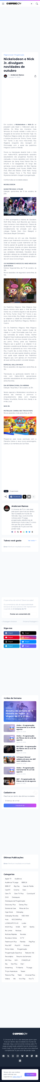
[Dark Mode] (32, 3)
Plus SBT (8, 945)
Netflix (32, 927)
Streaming (9, 968)
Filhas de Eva (24, 908)
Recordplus (9, 956)
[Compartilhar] (34, 76)
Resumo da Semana (23, 956)
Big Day (17, 886)
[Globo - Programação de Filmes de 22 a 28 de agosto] (9, 739)
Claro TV (8, 894)
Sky (6, 964)
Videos (7, 979)
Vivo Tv (31, 979)
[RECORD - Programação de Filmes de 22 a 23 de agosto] (9, 749)
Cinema (16, 890)
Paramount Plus (11, 942)
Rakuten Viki (29, 953)
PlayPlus (32, 942)
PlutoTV (17, 945)
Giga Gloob (9, 912)
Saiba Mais (16, 1077)
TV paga (29, 968)
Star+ (22, 964)
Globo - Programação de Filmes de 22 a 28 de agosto (26, 738)
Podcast (27, 945)
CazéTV (7, 890)
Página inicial (8, 55)
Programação (19, 55)
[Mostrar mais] (33, 497)
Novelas (23, 934)
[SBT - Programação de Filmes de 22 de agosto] (9, 781)
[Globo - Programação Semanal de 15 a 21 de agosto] (9, 770)
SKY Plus (8, 960)
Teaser (23, 971)
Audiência (18, 879)
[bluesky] (29, 532)
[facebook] (12, 532)
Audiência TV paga (11, 882)
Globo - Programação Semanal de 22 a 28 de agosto (25, 727)
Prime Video (9, 949)
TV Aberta (19, 968)
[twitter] (18, 532)
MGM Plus (9, 927)
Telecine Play (9, 975)
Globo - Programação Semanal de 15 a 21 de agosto (25, 770)
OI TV (22, 938)
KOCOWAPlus (17, 919)
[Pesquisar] (37, 3)
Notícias (18, 931)
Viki (14, 979)
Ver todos (31, 540)
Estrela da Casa (10, 908)
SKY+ (16, 960)
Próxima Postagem (30, 622)
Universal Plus (30, 975)
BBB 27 (8, 886)
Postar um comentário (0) (20, 614)
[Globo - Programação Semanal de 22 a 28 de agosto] (9, 728)
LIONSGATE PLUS (11, 923)
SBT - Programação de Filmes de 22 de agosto (26, 780)
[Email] (29, 497)
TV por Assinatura (11, 971)
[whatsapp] (23, 532)
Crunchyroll (31, 894)
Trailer (20, 975)
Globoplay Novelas (11, 916)
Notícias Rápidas (11, 934)
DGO (7, 897)
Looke (24, 923)
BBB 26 (24, 882)
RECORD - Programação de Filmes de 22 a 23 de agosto (26, 748)
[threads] (32, 532)
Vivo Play (22, 979)
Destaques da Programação (15, 901)
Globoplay (19, 912)
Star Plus (14, 964)
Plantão (22, 942)
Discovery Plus (10, 905)
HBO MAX (25, 916)
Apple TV (8, 879)
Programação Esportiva (13, 953)
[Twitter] (24, 497)
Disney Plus (23, 905)
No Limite (8, 931)
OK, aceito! (30, 1075)
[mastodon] (32, 1056)
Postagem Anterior (10, 622)
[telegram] (26, 532)
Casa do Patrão (28, 886)
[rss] (20, 1061)
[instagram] (15, 532)
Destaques (16, 897)
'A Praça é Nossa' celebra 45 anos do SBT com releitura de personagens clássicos (26, 759)
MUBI (18, 927)
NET (24, 927)
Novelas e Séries (11, 938)
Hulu (6, 919)
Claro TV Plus (18, 894)
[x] (8, 1056)
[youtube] (21, 532)
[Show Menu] (3, 3)
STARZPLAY (26, 960)
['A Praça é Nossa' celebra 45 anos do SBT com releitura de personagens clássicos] (9, 760)
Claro (24, 890)
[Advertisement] (20, 29)
